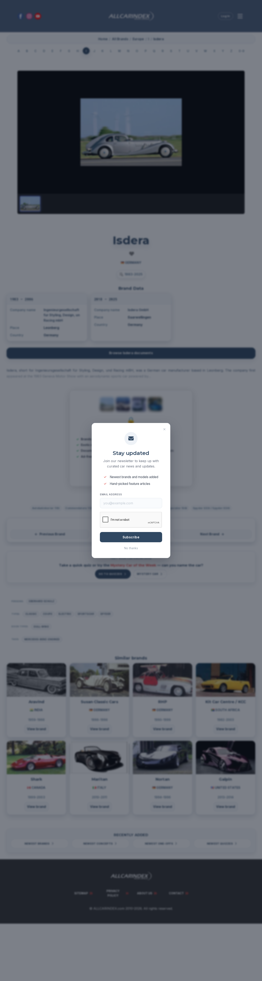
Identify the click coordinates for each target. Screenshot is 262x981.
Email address (111, 494)
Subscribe (131, 537)
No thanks (131, 548)
